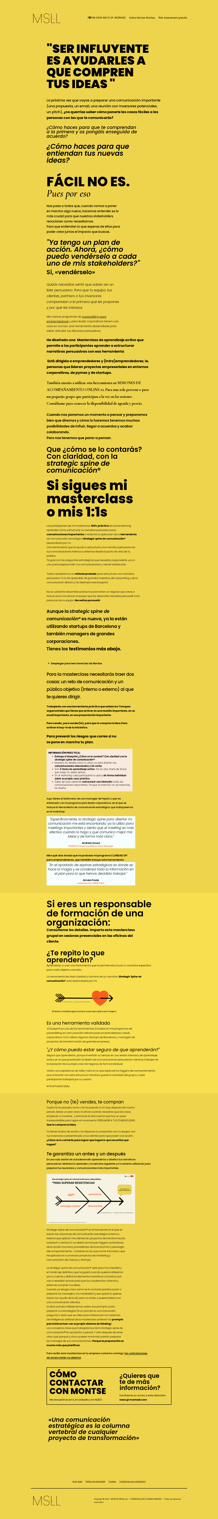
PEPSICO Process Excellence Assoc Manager (90, 846)
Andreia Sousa (91, 843)
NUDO (98, 1399)
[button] (90, 663)
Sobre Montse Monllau (142, 17)
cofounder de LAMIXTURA (90, 883)
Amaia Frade (91, 880)
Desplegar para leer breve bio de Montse (76, 663)
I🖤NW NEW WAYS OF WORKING (107, 17)
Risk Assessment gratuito (172, 17)
